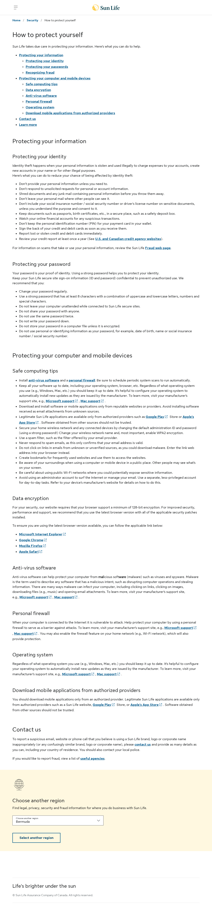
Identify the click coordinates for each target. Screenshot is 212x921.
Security (32, 20)
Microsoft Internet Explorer (40, 534)
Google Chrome (31, 540)
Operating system (40, 107)
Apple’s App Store (144, 705)
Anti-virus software (41, 96)
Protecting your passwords (47, 67)
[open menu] (15, 7)
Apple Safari (29, 552)
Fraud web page (158, 248)
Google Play (155, 417)
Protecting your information (41, 55)
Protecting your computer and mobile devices (54, 78)
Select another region (36, 838)
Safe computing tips (42, 84)
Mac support (90, 401)
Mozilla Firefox (30, 546)
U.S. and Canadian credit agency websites (128, 239)
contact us (143, 744)
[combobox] (58, 820)
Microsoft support (60, 401)
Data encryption (38, 90)
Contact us (27, 119)
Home (16, 20)
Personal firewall (39, 101)
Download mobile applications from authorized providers (70, 113)
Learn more (28, 125)
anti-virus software (44, 380)
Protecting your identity (45, 61)
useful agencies (92, 758)
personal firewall (82, 380)
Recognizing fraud (40, 72)
